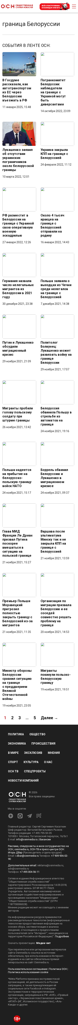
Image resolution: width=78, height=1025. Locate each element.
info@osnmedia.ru (27, 839)
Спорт (13, 762)
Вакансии (45, 839)
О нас (48, 762)
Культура (31, 762)
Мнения (54, 752)
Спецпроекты (35, 771)
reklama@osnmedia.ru (50, 865)
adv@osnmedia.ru (18, 868)
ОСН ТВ (13, 771)
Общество (37, 734)
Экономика (17, 743)
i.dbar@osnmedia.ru (27, 855)
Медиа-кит (43, 943)
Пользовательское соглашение (27, 968)
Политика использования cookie (28, 972)
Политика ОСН (58, 968)
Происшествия (43, 743)
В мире (13, 752)
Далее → (49, 717)
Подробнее (62, 936)
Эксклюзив (33, 752)
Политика (16, 734)
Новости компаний (23, 780)
